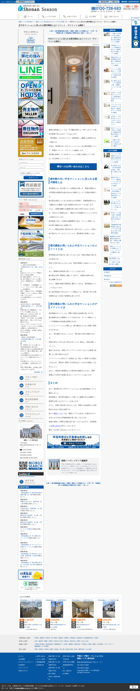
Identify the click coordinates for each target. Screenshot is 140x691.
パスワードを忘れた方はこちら (27, 175)
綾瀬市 (61, 638)
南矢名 (66, 641)
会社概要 (22, 659)
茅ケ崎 (62, 649)
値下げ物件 (52, 673)
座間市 (58, 624)
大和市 (96, 638)
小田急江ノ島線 (86, 644)
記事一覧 (94, 31)
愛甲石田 (81, 649)
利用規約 (22, 665)
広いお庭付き (67, 671)
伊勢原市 (73, 638)
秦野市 (84, 624)
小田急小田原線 (39, 644)
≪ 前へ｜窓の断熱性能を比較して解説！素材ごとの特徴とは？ (69, 31)
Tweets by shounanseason (26, 476)
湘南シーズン (59, 413)
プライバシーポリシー (26, 662)
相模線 (71, 644)
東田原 (41, 641)
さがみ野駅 (54, 627)
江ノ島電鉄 (45, 646)
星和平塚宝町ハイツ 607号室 (31, 306)
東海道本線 (49, 644)
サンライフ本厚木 (26, 529)
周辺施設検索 (41, 662)
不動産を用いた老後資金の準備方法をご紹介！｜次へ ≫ (74, 33)
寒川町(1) (107, 279)
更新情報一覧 (38, 372)
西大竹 (88, 624)
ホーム (21, 656)
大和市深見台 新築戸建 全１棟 (31, 508)
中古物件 (66, 673)
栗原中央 (62, 624)
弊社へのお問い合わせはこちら (73, 166)
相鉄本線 (77, 644)
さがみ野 (88, 649)
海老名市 (80, 638)
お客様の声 (40, 665)
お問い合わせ (55, 426)
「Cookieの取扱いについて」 (22, 688)
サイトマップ (23, 668)
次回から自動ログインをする (30, 173)
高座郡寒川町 (88, 638)
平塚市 (110, 624)
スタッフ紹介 (41, 659)
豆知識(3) (107, 272)
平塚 (35, 649)
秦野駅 (78, 627)
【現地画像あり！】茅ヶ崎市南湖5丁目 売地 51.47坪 (37, 600)
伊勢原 (41, 649)
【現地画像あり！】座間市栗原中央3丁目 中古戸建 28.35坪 (65, 600)
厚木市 (48, 638)
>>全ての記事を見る (115, 282)
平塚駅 (104, 627)
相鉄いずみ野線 (98, 644)
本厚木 (46, 649)
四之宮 (56, 641)
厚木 (75, 649)
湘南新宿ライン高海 (60, 644)
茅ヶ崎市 (32, 624)
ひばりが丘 (84, 641)
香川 (61, 641)
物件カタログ (23, 671)
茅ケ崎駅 (27, 627)
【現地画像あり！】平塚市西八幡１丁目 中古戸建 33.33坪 (117, 600)
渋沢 (35, 641)
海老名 (56, 649)
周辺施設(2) (107, 276)
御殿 (45, 641)
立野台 (51, 641)
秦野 (51, 649)
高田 (78, 641)
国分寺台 (73, 641)
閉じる (134, 687)
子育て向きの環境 (68, 662)
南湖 (36, 624)
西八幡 (114, 624)
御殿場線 (37, 646)
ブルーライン (108, 644)
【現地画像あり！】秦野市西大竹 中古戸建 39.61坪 (88, 600)
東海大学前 (69, 649)
